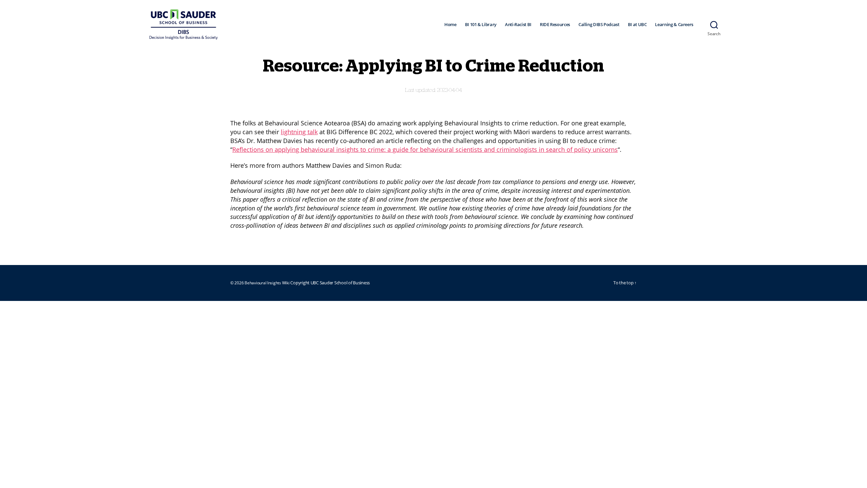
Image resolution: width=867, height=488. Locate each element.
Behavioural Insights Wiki (267, 283)
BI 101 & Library (480, 24)
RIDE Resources (555, 24)
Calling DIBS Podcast (598, 24)
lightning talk (299, 132)
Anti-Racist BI (518, 24)
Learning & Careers (674, 24)
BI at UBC (637, 24)
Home (450, 24)
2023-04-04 (449, 90)
